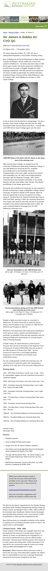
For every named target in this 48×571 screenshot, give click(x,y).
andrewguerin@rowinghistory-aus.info (22, 490)
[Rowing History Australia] (18, 8)
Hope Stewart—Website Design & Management (27, 564)
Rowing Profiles (14, 32)
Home (5, 32)
